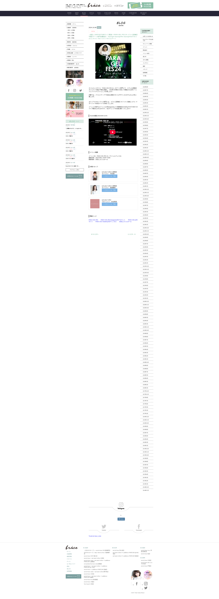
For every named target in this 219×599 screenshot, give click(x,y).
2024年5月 (145, 173)
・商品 (67, 566)
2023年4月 (145, 215)
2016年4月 (145, 439)
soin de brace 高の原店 (118, 550)
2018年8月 (145, 368)
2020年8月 (145, 314)
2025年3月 (145, 141)
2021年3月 (145, 291)
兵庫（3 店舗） (71, 38)
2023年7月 (145, 205)
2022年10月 (146, 234)
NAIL (99, 13)
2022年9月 (145, 237)
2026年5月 (145, 96)
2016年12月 (146, 416)
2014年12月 (146, 487)
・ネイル (68, 561)
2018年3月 (145, 381)
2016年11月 (146, 420)
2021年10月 (146, 272)
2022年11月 (146, 231)
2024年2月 (145, 183)
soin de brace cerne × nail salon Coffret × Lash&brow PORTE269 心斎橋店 (97, 561)
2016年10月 (146, 423)
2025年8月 (145, 125)
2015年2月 (145, 480)
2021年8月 (145, 279)
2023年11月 (146, 192)
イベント (145, 47)
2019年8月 (145, 336)
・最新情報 (69, 556)
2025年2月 (145, 144)
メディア (145, 69)
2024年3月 (145, 179)
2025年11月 (146, 115)
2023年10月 (146, 195)
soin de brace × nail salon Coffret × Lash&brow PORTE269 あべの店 (95, 566)
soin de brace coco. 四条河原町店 (146, 551)
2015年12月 (146, 448)
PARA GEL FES (93, 220)
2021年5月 (145, 288)
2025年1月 (145, 147)
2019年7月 (145, 339)
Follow (122, 519)
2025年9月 (145, 122)
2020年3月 (145, 324)
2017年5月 (145, 407)
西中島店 (73, 125)
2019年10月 (146, 330)
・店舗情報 (69, 554)
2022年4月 (145, 253)
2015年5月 (145, 471)
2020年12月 (146, 301)
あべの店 (73, 132)
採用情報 (145, 72)
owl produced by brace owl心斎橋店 (93, 564)
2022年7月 (145, 243)
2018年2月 (145, 384)
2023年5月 (145, 211)
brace (99, 27)
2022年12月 (146, 227)
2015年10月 (146, 455)
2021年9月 (145, 275)
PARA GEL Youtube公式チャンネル (106, 221)
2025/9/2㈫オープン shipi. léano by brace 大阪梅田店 (97, 553)
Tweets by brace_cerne (95, 536)
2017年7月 (145, 400)
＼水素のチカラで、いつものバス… (74, 128)
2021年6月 (145, 285)
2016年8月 (145, 429)
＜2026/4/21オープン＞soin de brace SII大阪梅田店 (97, 550)
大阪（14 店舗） (71, 30)
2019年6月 (145, 343)
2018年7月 (145, 371)
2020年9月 (145, 311)
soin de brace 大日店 (89, 574)
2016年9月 (145, 426)
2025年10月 (146, 119)
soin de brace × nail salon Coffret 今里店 (94, 558)
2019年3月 (145, 352)
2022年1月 (145, 263)
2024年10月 (146, 157)
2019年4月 (145, 349)
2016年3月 (145, 442)
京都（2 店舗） (71, 35)
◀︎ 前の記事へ (95, 234)
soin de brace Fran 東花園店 (91, 579)
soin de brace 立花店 (146, 560)
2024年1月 (145, 186)
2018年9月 (145, 365)
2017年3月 (145, 410)
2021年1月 (145, 298)
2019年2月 (145, 356)
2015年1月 (145, 484)
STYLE (92, 13)
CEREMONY (133, 13)
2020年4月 (145, 320)
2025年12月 (146, 112)
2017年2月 (145, 413)
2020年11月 (146, 304)
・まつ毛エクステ (70, 564)
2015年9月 (145, 458)
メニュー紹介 (146, 53)
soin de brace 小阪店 (89, 581)
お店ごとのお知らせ (148, 36)
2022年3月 (145, 256)
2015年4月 (145, 474)
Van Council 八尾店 (89, 584)
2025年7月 (145, 128)
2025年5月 (145, 135)
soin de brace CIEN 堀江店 (90, 556)
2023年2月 (145, 221)
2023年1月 (145, 224)
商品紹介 (145, 50)
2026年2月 (145, 106)
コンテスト (145, 63)
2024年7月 (145, 167)
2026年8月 (145, 87)
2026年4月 (145, 99)
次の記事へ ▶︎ (132, 234)
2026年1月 (145, 109)
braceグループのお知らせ (148, 40)
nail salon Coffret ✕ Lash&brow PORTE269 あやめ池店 (126, 553)
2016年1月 (145, 445)
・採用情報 (69, 571)
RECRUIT (143, 13)
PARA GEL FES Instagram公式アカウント (113, 220)
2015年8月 (145, 461)
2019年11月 (146, 327)
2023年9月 (145, 199)
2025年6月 (145, 131)
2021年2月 (145, 295)
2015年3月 (145, 477)
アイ (74, 134)
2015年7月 (145, 464)
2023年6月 (145, 208)
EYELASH (107, 13)
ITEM (123, 13)
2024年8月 (145, 163)
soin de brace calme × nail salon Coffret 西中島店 (96, 571)
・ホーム (68, 551)
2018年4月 (145, 378)
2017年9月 (145, 397)
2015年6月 (145, 468)
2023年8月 (145, 202)
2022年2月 (145, 259)
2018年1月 (145, 388)
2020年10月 (146, 307)
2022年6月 (145, 247)
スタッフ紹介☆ (69, 136)
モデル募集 (145, 59)
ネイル (93, 31)
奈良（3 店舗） (71, 32)
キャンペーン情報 (147, 43)
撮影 (144, 66)
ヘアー (67, 126)
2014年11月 (146, 490)
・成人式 (68, 568)
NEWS (116, 13)
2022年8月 (145, 240)
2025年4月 (145, 138)
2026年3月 (145, 103)
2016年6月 (145, 436)
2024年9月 (145, 160)
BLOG (84, 13)
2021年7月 (145, 282)
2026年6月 (145, 93)
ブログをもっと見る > (75, 169)
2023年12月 (146, 189)
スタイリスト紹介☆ (70, 158)
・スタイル (69, 559)
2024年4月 (145, 176)
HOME (69, 13)
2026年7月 (145, 90)
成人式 (144, 56)
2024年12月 (146, 151)
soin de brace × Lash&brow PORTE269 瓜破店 (95, 569)
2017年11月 (146, 394)
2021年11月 (146, 269)
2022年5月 (145, 250)
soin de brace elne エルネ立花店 (146, 563)
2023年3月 (145, 218)
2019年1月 (145, 359)
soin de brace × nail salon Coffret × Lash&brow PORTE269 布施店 (95, 577)
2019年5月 (145, 346)
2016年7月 (145, 432)
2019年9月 (145, 333)
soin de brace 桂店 (145, 553)
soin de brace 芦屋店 (146, 566)
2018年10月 (146, 362)
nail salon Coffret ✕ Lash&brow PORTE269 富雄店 (126, 556)
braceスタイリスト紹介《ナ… (72, 166)
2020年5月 (145, 317)
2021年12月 (146, 266)
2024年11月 (146, 154)
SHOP (77, 13)
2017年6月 (145, 404)
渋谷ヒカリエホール (125, 221)
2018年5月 (145, 375)
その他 (144, 75)
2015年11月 (146, 452)
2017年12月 (146, 391)
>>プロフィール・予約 (110, 176)
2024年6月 (145, 170)
